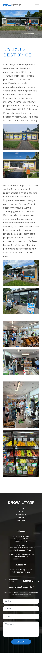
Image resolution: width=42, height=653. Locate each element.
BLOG (21, 512)
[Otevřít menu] (37, 5)
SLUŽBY (21, 509)
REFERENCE (21, 514)
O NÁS (21, 517)
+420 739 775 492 (23, 572)
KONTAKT (21, 520)
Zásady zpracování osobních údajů (21, 554)
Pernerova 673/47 (21, 539)
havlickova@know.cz (24, 570)
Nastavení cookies (21, 557)
